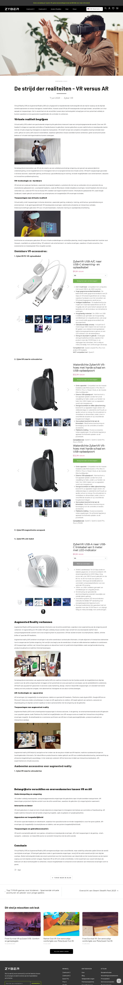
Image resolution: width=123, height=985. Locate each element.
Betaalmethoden (106, 972)
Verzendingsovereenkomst (109, 975)
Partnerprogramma (88, 982)
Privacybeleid (105, 979)
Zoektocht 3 (66, 972)
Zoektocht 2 (66, 975)
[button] (105, 8)
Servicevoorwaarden (107, 982)
